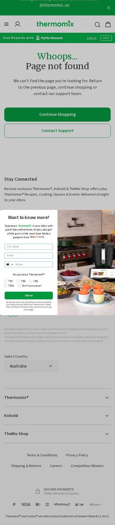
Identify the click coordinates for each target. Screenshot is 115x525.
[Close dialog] (112, 212)
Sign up (29, 295)
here (31, 309)
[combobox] (9, 264)
